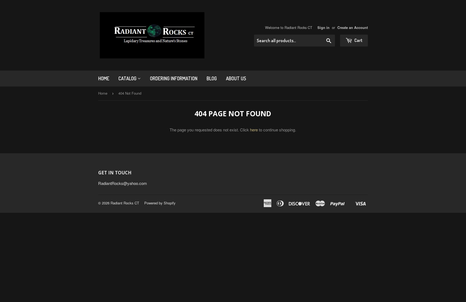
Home (103, 78)
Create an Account (352, 27)
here (254, 129)
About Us (236, 78)
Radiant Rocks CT (125, 202)
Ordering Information (173, 78)
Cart (358, 40)
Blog (212, 78)
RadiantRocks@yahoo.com (122, 183)
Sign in (323, 27)
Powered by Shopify (160, 202)
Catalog (128, 78)
